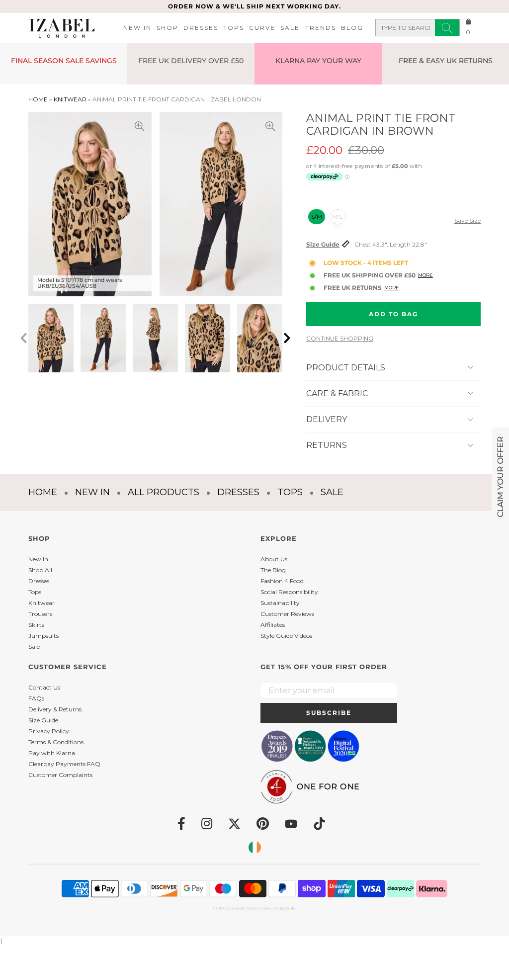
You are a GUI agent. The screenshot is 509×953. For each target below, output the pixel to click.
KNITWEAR (70, 99)
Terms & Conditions (56, 742)
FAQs (36, 698)
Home (38, 99)
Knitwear (41, 602)
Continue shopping (339, 339)
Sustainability (280, 602)
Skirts (36, 624)
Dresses (200, 27)
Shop (167, 27)
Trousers (40, 613)
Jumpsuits (43, 635)
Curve (262, 27)
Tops (233, 27)
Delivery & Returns (55, 709)
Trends (320, 27)
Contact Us (44, 687)
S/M (316, 216)
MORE (425, 275)
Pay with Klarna (51, 753)
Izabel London (276, 908)
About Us (273, 559)
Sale (290, 27)
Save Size (467, 221)
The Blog (273, 570)
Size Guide (322, 245)
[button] (287, 338)
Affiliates (272, 624)
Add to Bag (393, 314)
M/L (337, 216)
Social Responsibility (289, 592)
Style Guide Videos (286, 635)
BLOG (352, 27)
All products (163, 492)
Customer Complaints (60, 775)
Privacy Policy (48, 731)
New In (137, 27)
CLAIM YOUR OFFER (500, 476)
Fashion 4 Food (282, 581)
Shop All (40, 570)
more (391, 287)
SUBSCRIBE (328, 712)
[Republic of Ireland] (255, 847)
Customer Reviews (287, 613)
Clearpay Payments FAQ (64, 764)
